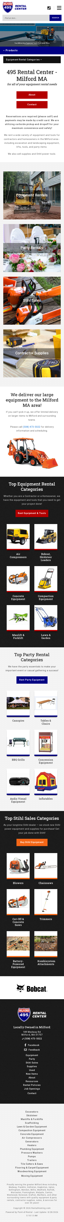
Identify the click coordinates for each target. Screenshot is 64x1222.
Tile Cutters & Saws (32, 1164)
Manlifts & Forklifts (32, 1119)
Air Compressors (32, 1138)
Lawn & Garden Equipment (32, 1126)
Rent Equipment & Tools (32, 513)
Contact (32, 104)
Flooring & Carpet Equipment (32, 1167)
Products (11, 50)
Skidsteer (32, 1115)
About (32, 94)
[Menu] (59, 8)
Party (32, 1059)
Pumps (32, 1156)
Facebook (33, 1045)
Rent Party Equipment (32, 680)
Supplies (32, 1066)
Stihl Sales (32, 1062)
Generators (32, 1141)
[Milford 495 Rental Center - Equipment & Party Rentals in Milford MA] (14, 12)
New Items (32, 1074)
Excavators (31, 1112)
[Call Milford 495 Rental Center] (49, 8)
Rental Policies (32, 1085)
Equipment (32, 1055)
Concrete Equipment (32, 1134)
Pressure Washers (32, 1153)
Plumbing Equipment (32, 1149)
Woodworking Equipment (32, 1171)
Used (32, 1070)
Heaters (32, 1145)
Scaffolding (32, 1123)
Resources (32, 1081)
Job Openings (32, 1089)
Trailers (32, 1160)
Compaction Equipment (31, 1130)
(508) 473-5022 (31, 427)
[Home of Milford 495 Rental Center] (32, 1021)
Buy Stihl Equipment (32, 842)
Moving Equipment (32, 1176)
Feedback (34, 1050)
